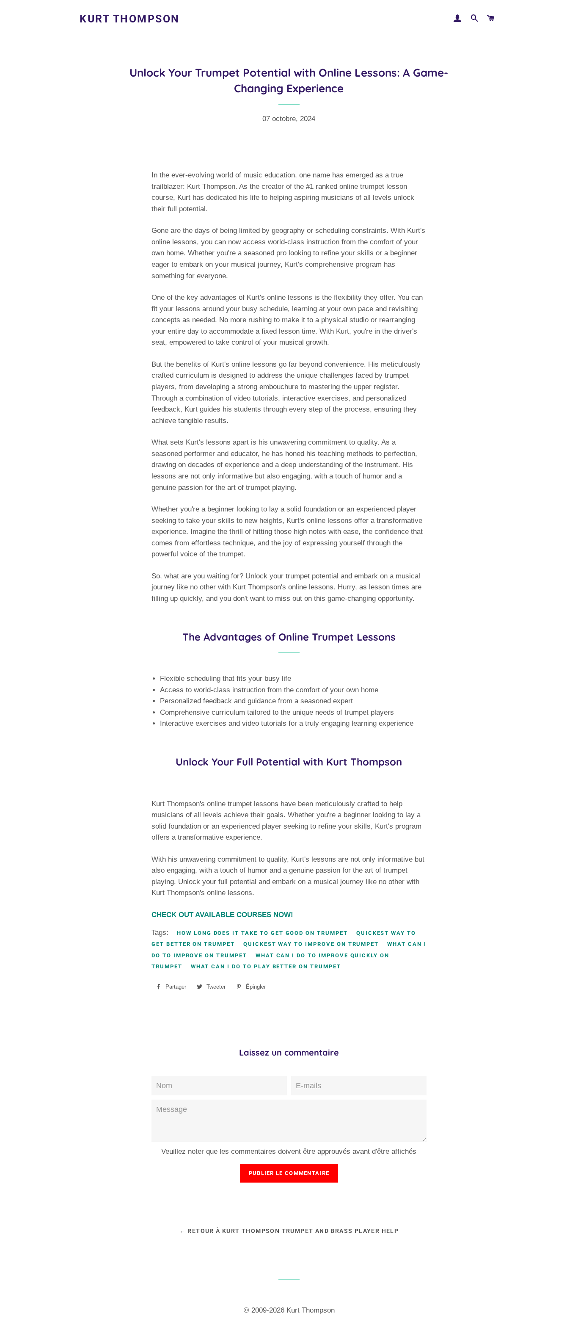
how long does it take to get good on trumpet (262, 933)
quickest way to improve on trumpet (311, 944)
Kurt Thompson (130, 19)
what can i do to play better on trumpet (266, 966)
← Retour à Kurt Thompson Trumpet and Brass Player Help (289, 1230)
